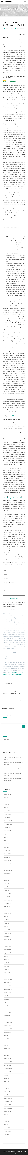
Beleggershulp (6, 2)
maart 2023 (7, 930)
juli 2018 (6, 1114)
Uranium (6, 578)
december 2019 (8, 1058)
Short (5, 591)
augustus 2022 (7, 953)
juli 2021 (6, 996)
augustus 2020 (7, 1032)
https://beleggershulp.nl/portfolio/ (13, 498)
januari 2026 (7, 817)
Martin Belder (20, 28)
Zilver (5, 574)
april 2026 (6, 807)
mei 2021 (6, 1002)
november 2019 (8, 1062)
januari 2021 (7, 1015)
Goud (5, 570)
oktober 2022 (7, 946)
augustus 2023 (7, 913)
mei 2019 (6, 1081)
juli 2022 (6, 956)
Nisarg (14, 1153)
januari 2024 (7, 896)
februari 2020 (7, 1052)
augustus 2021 (7, 992)
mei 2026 (6, 804)
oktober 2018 (7, 1105)
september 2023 (8, 910)
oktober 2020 (7, 1025)
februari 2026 (7, 814)
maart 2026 (7, 811)
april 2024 (6, 887)
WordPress (19, 1151)
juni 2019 (6, 1078)
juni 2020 (6, 1038)
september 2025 (8, 830)
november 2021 (8, 982)
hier (13, 428)
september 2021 (8, 989)
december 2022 (8, 939)
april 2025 (6, 847)
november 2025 (8, 824)
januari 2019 (7, 1095)
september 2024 (8, 870)
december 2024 (8, 860)
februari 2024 (7, 893)
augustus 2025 (7, 834)
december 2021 (8, 979)
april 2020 (6, 1045)
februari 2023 (7, 933)
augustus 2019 (7, 1071)
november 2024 (8, 863)
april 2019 (6, 1085)
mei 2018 (6, 1121)
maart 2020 (7, 1048)
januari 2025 (7, 857)
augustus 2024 (7, 873)
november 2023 (8, 903)
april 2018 (6, 1124)
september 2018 (8, 1108)
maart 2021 (7, 1009)
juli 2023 (6, 916)
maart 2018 (7, 1128)
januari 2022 (7, 976)
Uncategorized (8, 683)
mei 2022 (6, 963)
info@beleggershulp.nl (18, 416)
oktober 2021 (7, 986)
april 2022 (6, 966)
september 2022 (8, 949)
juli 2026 (6, 797)
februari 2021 (7, 1012)
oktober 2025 (7, 827)
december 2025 (8, 821)
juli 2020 (6, 1035)
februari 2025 (7, 854)
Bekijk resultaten (14, 598)
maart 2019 (7, 1088)
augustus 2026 (7, 794)
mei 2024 (6, 883)
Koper (5, 587)
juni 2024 (6, 880)
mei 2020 (6, 1042)
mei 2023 (6, 923)
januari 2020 (7, 1055)
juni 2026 (6, 801)
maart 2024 (7, 890)
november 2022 (8, 943)
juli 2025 (6, 837)
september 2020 (8, 1029)
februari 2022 (7, 972)
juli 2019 (6, 1075)
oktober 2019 (7, 1065)
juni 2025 (6, 840)
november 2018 (8, 1101)
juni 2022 (6, 959)
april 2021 (6, 1005)
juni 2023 (6, 920)
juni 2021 (6, 999)
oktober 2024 (7, 867)
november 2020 (8, 1022)
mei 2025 (6, 844)
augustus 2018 (7, 1111)
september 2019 (8, 1068)
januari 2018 (7, 1134)
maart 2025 (7, 850)
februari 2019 (7, 1091)
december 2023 (8, 900)
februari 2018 (7, 1131)
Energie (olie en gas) (9, 582)
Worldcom (6, 739)
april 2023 (6, 926)
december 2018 (8, 1098)
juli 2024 (6, 877)
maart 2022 (7, 969)
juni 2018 (6, 1118)
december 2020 (8, 1019)
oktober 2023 (7, 906)
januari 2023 (7, 936)
